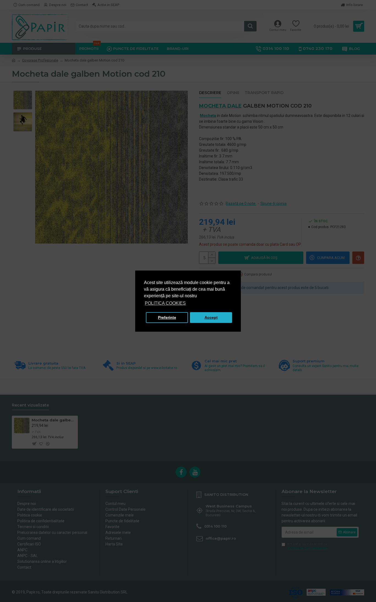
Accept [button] (211, 317)
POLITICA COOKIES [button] (165, 303)
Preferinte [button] (167, 317)
